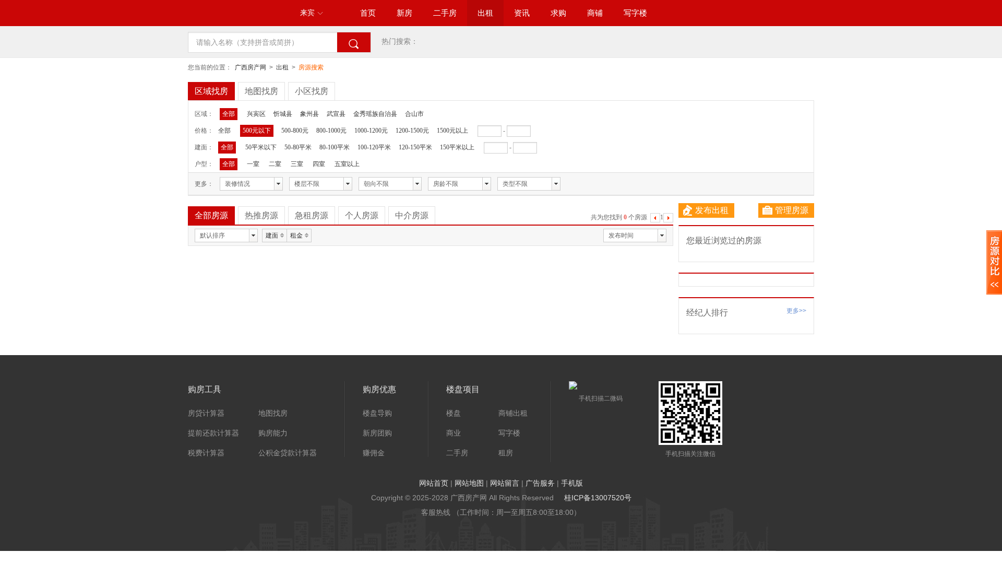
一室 (253, 164)
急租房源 (311, 215)
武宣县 (336, 114)
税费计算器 (206, 453)
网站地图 (469, 483)
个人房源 (361, 215)
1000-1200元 (371, 130)
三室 (297, 164)
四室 (319, 164)
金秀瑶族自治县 (375, 114)
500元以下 (257, 130)
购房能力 (273, 433)
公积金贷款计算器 (287, 453)
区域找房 (211, 91)
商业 (453, 433)
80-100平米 (334, 147)
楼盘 (453, 413)
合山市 (414, 114)
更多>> (796, 310)
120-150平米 (415, 147)
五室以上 (347, 164)
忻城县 (282, 114)
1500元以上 (452, 130)
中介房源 (411, 215)
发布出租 (712, 210)
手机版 (572, 483)
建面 (272, 235)
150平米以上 (457, 147)
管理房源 (791, 210)
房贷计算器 (206, 413)
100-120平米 (374, 147)
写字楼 (635, 13)
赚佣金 (374, 453)
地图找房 (261, 91)
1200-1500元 (412, 130)
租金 (296, 235)
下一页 (668, 219)
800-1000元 (331, 130)
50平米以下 (261, 147)
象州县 (309, 114)
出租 (485, 13)
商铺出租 (513, 413)
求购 (558, 13)
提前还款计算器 (213, 433)
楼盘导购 (377, 413)
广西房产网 (250, 67)
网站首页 (433, 483)
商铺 (595, 13)
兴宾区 (256, 114)
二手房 (445, 13)
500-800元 (294, 130)
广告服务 (540, 483)
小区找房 (311, 91)
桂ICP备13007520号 (597, 498)
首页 (368, 13)
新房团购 (377, 433)
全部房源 (211, 215)
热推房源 (261, 215)
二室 (275, 164)
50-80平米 (298, 147)
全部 (228, 114)
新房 (404, 13)
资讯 (522, 13)
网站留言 (504, 483)
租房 (505, 453)
